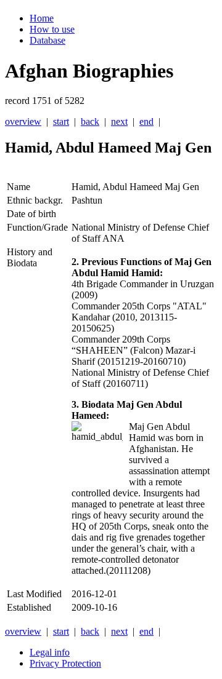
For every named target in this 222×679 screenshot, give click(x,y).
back (90, 121)
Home (42, 18)
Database (47, 40)
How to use (52, 29)
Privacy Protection (65, 663)
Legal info (50, 652)
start (61, 121)
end (146, 121)
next (119, 121)
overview (23, 121)
